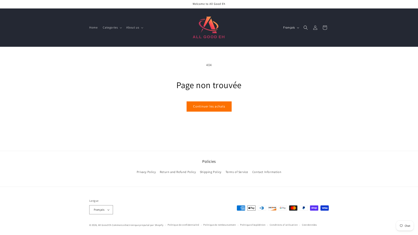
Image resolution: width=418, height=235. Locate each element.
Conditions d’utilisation (284, 224)
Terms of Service (237, 172)
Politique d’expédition (252, 224)
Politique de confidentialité (183, 224)
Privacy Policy (146, 172)
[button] (112, 27)
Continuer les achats (209, 106)
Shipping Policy (210, 172)
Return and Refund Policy (178, 172)
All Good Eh (104, 225)
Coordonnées (309, 224)
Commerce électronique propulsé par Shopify (137, 225)
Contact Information (266, 172)
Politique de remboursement (219, 224)
